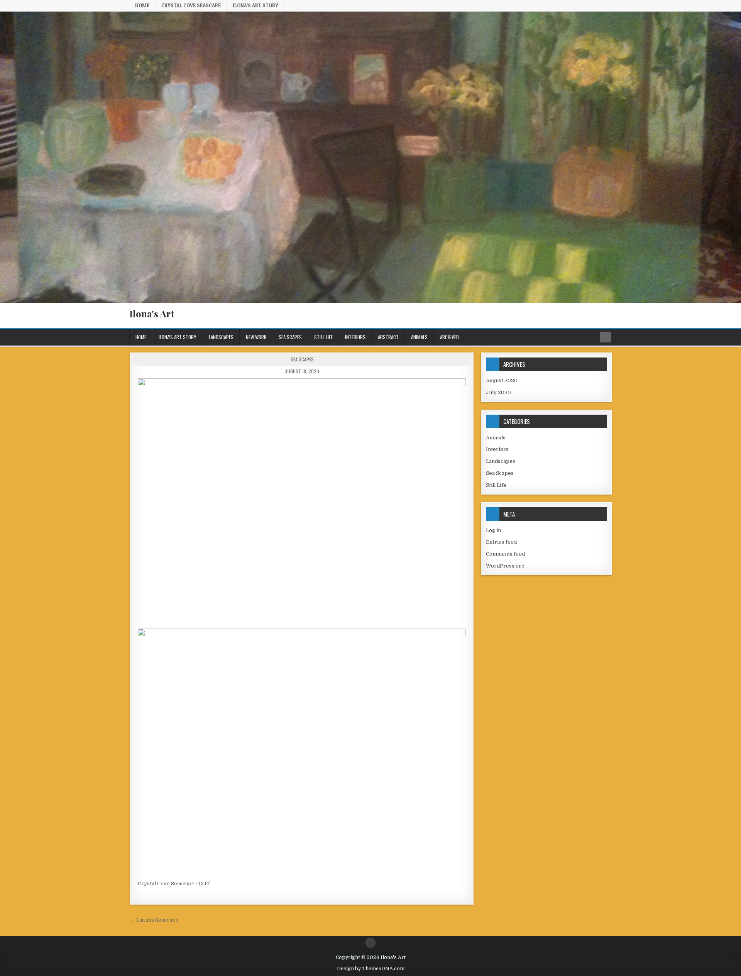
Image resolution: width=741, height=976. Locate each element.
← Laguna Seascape (154, 920)
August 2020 (502, 380)
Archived (449, 337)
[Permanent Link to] (302, 501)
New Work (256, 337)
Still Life (323, 337)
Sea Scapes (290, 337)
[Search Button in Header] (605, 337)
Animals (419, 337)
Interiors (355, 337)
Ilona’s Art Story (255, 5)
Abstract (388, 337)
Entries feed (501, 542)
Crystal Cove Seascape (191, 5)
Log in (493, 530)
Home (142, 5)
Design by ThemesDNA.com (370, 968)
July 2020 (498, 392)
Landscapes (221, 337)
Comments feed (505, 554)
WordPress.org (505, 566)
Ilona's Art (151, 313)
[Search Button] (370, 943)
